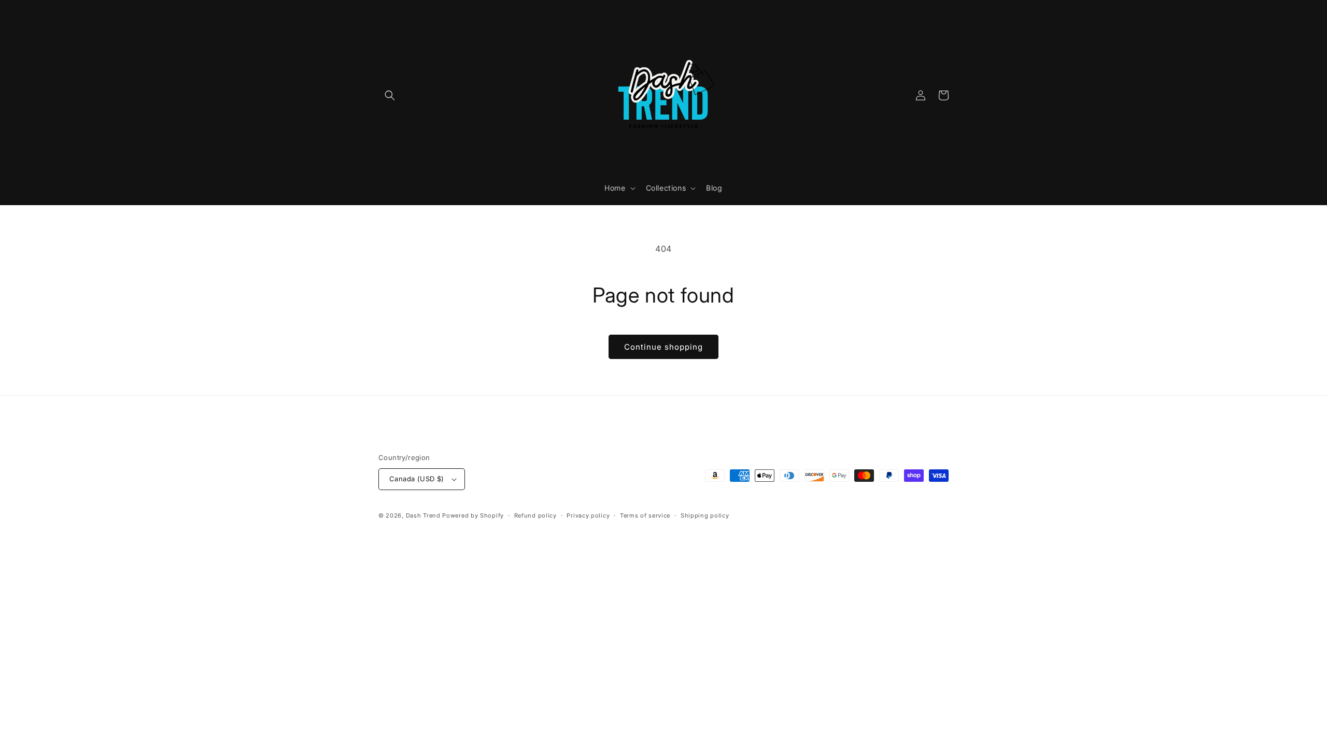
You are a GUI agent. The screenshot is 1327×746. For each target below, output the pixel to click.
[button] (389, 95)
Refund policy (535, 515)
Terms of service (645, 515)
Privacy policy (588, 515)
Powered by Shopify (473, 515)
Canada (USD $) (416, 479)
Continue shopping (663, 347)
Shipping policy (705, 515)
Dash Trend (423, 515)
